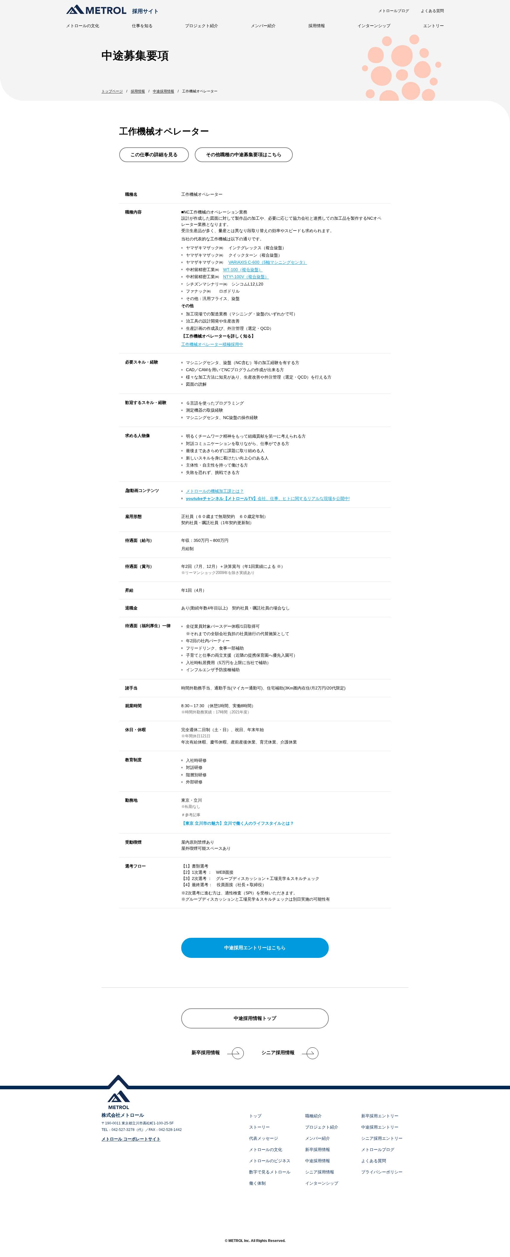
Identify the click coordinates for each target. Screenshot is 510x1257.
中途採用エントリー (379, 1127)
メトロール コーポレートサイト (131, 1139)
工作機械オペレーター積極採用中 (212, 344)
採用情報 (316, 25)
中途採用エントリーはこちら (255, 947)
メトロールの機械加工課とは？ (215, 491)
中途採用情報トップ (255, 1018)
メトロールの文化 (82, 25)
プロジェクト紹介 (201, 25)
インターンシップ (373, 25)
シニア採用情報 (278, 1052)
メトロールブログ (393, 11)
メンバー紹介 (263, 25)
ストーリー (259, 1127)
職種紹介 (313, 1115)
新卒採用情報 (206, 1052)
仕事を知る (142, 25)
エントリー (433, 25)
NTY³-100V (246, 276)
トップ (255, 1115)
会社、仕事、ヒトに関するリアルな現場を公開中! (268, 498)
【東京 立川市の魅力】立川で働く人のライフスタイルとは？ (237, 823)
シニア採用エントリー (382, 1138)
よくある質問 (432, 11)
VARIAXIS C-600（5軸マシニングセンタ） (267, 262)
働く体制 (257, 1183)
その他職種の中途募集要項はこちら (244, 154)
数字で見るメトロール (269, 1172)
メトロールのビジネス (269, 1160)
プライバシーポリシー (382, 1172)
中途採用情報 (317, 1160)
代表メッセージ (263, 1138)
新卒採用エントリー (379, 1115)
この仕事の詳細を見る (154, 154)
